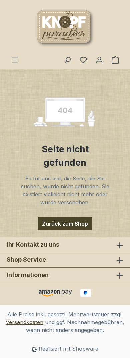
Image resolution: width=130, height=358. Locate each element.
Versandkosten (24, 322)
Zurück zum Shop (65, 223)
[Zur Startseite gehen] (65, 28)
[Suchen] (67, 59)
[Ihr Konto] (99, 59)
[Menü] (15, 59)
